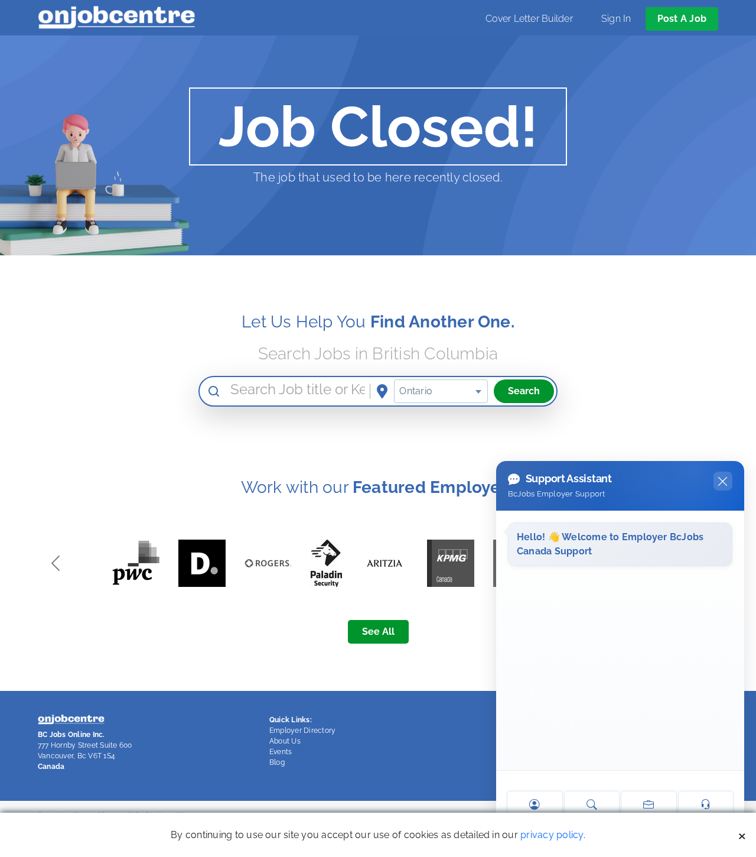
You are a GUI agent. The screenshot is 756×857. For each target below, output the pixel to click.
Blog (277, 762)
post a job (681, 18)
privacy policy (551, 834)
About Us (285, 741)
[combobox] (441, 391)
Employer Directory (302, 730)
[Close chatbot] (722, 481)
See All (378, 631)
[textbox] (441, 391)
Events (280, 752)
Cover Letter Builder (529, 18)
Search (524, 391)
